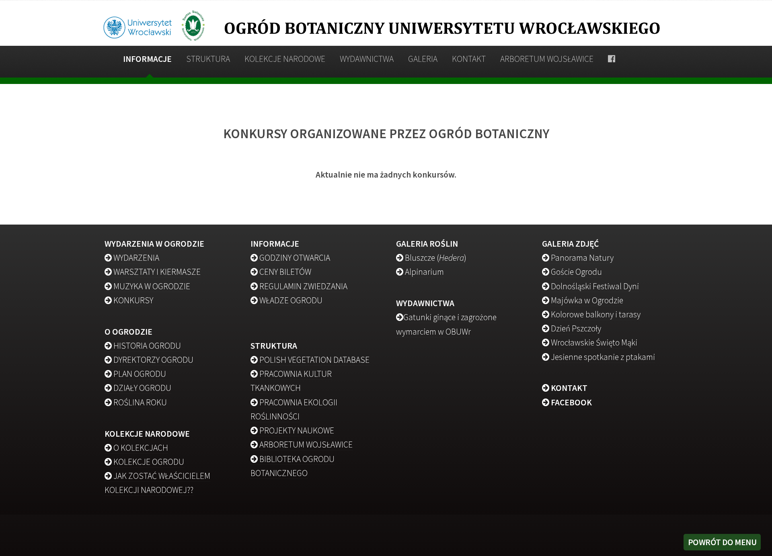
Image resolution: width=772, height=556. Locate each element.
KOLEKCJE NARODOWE (284, 58)
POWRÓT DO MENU (722, 542)
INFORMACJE (147, 58)
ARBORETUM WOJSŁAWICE (546, 58)
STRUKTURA (208, 58)
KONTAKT (469, 58)
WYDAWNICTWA (367, 58)
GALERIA (422, 58)
